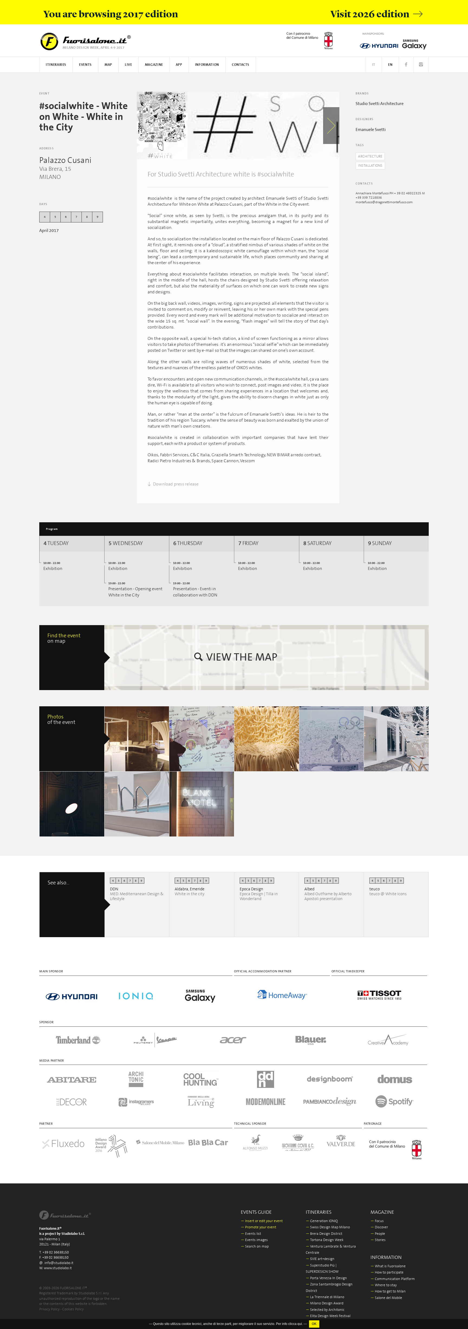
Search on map (255, 1247)
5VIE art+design (320, 1259)
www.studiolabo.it (58, 1268)
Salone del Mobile (386, 1298)
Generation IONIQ (322, 1221)
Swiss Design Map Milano (328, 1227)
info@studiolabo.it (58, 1263)
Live (128, 65)
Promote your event (258, 1227)
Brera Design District (324, 1234)
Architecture (370, 157)
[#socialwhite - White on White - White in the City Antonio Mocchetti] (331, 738)
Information (207, 65)
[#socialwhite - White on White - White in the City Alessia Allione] (137, 738)
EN (390, 65)
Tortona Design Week (324, 1240)
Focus (377, 1221)
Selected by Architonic (325, 1310)
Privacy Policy (49, 1309)
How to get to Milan (388, 1291)
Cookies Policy (73, 1309)
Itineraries (56, 65)
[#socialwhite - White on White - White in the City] (162, 125)
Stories (378, 1240)
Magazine (154, 65)
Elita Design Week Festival (328, 1316)
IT (373, 65)
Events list (251, 1234)
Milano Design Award (324, 1303)
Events (85, 65)
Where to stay (383, 1285)
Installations (370, 166)
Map (108, 65)
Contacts (240, 65)
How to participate (387, 1273)
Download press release (175, 484)
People (377, 1234)
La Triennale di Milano (325, 1297)
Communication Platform (392, 1279)
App (179, 65)
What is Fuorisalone (388, 1266)
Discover (379, 1227)
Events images (254, 1240)
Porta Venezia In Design (326, 1278)
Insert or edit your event (262, 1221)
